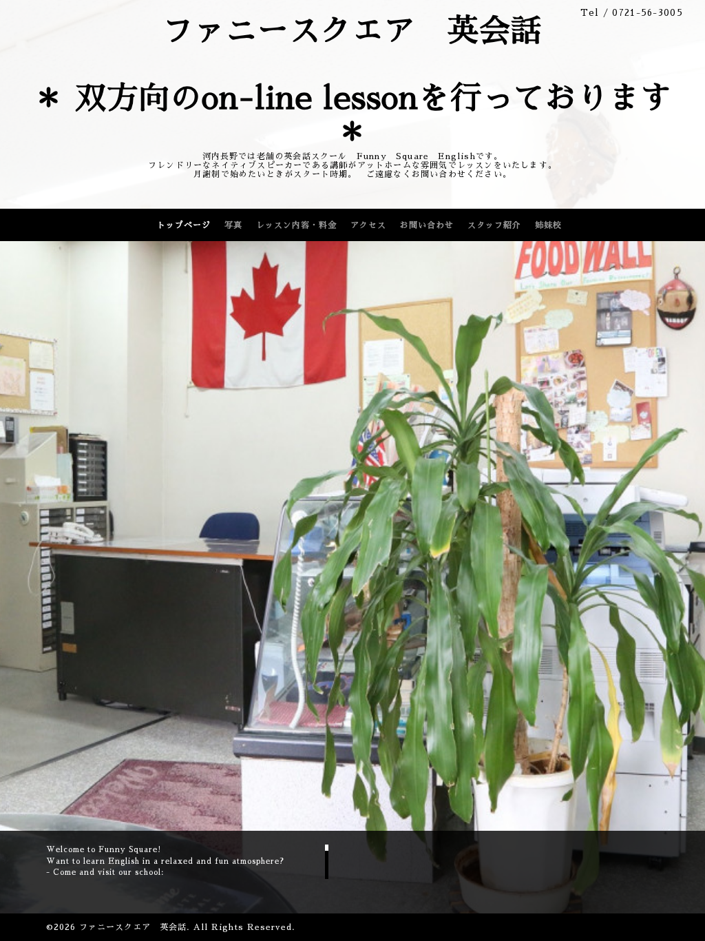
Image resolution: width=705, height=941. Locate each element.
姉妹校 (548, 225)
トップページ (184, 225)
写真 (233, 225)
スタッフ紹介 (494, 225)
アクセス (368, 225)
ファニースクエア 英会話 (133, 927)
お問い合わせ (427, 225)
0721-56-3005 (647, 12)
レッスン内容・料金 (296, 225)
